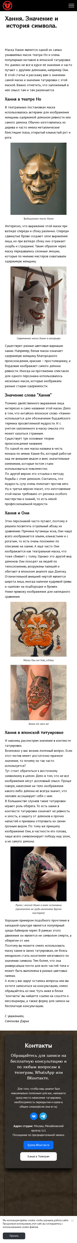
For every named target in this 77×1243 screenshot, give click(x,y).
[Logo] (7, 5)
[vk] (34, 1116)
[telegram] (43, 1116)
